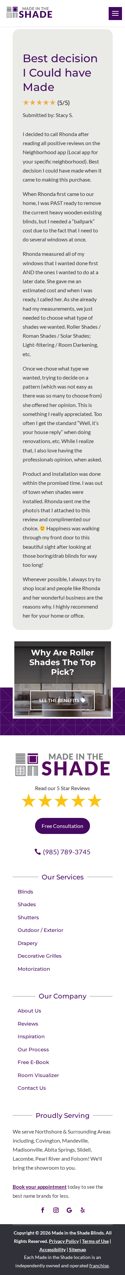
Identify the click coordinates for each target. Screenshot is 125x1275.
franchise (99, 1265)
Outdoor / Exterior (40, 930)
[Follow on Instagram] (56, 1210)
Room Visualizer (38, 1075)
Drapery (27, 943)
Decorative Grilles (40, 956)
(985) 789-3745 (67, 852)
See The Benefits (59, 700)
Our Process (33, 1049)
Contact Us (32, 1088)
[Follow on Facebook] (42, 1210)
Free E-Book (33, 1062)
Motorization (34, 969)
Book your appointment (40, 1187)
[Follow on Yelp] (82, 1210)
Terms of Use (95, 1241)
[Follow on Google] (69, 1210)
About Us (29, 1010)
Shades (27, 904)
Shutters (28, 917)
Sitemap (77, 1249)
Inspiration (31, 1036)
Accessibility (52, 1249)
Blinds (25, 891)
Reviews (28, 1024)
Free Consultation (62, 826)
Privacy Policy (64, 1241)
